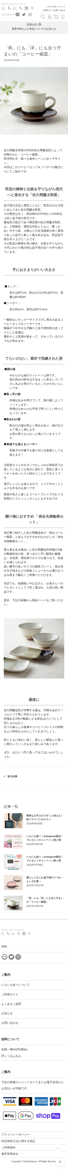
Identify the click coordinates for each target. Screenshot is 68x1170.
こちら (17, 1055)
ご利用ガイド (48, 10)
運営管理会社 (9, 1153)
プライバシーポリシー (15, 1134)
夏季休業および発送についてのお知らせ (34, 28)
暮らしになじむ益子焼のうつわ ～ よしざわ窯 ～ (45, 879)
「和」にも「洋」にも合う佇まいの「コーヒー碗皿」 (44, 899)
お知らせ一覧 (34, 24)
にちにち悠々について (55, 6)
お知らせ (7, 1013)
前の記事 (12, 776)
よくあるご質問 (11, 1003)
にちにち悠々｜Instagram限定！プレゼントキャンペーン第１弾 (44, 858)
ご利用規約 (8, 1147)
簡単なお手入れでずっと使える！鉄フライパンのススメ (44, 817)
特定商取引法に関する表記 (18, 1141)
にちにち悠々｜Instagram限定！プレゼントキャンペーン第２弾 (44, 838)
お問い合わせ (59, 10)
